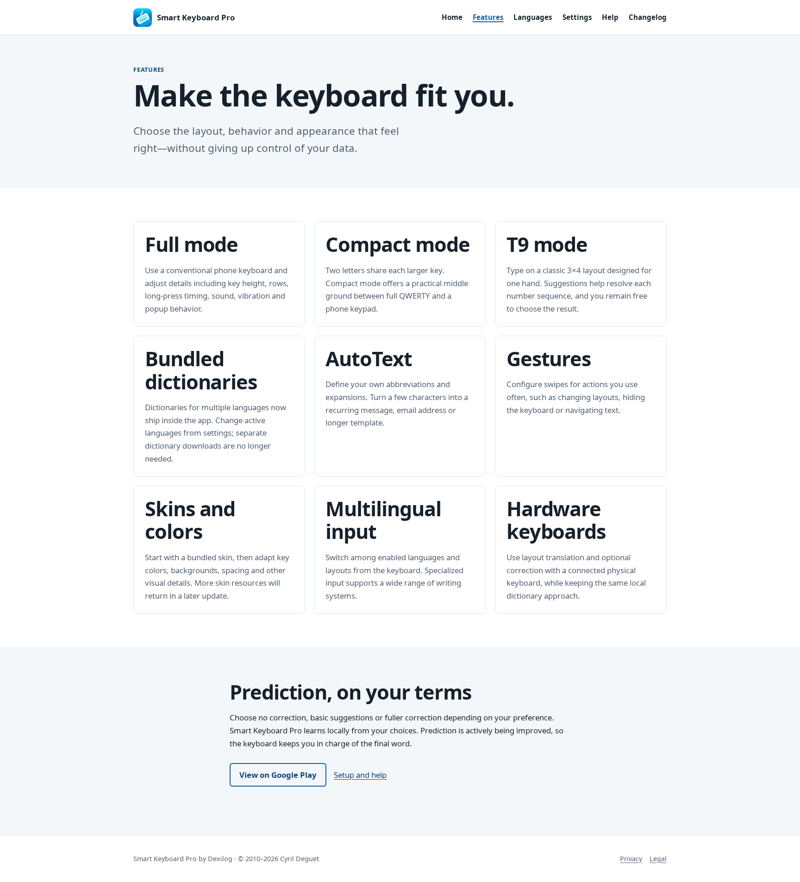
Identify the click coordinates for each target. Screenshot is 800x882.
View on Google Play (278, 774)
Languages (532, 17)
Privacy (631, 858)
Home (452, 17)
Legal (658, 858)
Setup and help (360, 774)
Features (488, 17)
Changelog (648, 17)
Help (610, 17)
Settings (577, 17)
